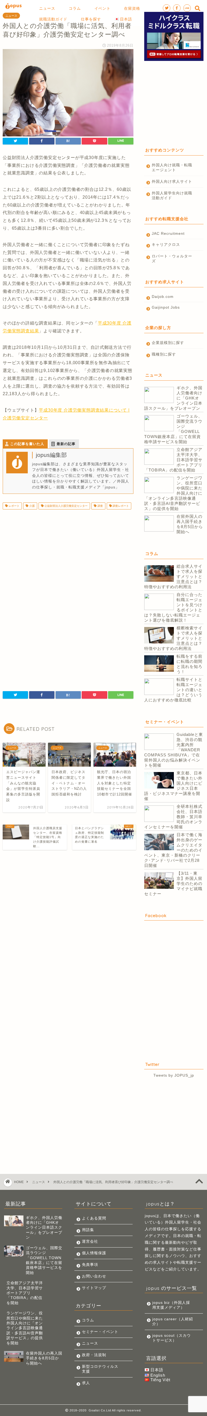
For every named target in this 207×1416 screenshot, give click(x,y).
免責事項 (90, 1265)
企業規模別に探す (168, 343)
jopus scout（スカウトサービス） (171, 1338)
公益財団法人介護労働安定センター (66, 505)
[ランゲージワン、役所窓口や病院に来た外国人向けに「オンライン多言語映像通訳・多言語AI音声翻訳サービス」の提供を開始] (159, 485)
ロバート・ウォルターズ (172, 258)
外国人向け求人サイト (172, 182)
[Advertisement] (68, 556)
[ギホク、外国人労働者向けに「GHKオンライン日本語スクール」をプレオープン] (159, 395)
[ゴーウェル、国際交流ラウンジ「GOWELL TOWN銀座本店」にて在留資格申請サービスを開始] (159, 423)
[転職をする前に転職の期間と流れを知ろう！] (159, 664)
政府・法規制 (94, 1355)
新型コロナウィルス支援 (100, 1369)
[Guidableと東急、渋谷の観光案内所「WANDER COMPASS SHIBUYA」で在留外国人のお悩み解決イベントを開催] (159, 742)
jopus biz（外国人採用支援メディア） (171, 1305)
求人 (86, 1383)
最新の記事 (66, 444)
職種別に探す (164, 354)
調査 (100, 505)
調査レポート (120, 505)
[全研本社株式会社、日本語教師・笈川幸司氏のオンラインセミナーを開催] (159, 814)
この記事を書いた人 (27, 444)
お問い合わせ (94, 1276)
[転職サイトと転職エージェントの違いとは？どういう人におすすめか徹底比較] (159, 687)
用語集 (88, 1230)
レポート (13, 505)
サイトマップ (94, 1288)
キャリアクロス (166, 245)
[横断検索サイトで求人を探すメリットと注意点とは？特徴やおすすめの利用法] (159, 635)
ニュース (11, 15)
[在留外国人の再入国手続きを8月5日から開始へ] (159, 523)
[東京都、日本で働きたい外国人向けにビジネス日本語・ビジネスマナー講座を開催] (159, 780)
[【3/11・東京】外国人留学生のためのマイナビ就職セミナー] (159, 881)
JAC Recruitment (168, 234)
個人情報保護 (94, 1253)
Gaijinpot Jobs (166, 307)
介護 (32, 505)
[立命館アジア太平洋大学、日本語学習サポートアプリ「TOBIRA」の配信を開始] (159, 457)
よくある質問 (94, 1218)
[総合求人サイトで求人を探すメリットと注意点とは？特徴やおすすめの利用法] (159, 574)
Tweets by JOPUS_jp (173, 1075)
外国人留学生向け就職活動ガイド (172, 195)
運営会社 (90, 1241)
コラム (88, 1320)
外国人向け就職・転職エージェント (172, 167)
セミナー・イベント (100, 1332)
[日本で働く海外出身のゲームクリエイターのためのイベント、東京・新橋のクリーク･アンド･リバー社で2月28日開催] (159, 842)
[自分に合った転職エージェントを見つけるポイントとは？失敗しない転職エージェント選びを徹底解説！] (159, 602)
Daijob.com (163, 297)
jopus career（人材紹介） (172, 1321)
